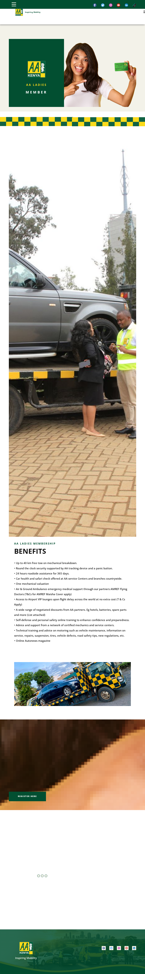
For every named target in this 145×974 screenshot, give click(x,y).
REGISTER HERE (27, 796)
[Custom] (134, 5)
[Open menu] (14, 4)
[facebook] (95, 5)
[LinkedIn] (126, 5)
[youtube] (126, 948)
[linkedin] (134, 948)
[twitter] (103, 5)
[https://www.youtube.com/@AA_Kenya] (118, 5)
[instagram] (110, 5)
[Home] (19, 12)
